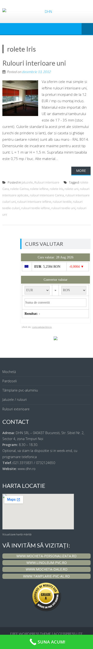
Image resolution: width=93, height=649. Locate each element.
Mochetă (9, 371)
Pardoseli (9, 381)
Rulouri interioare (46, 182)
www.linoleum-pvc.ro (46, 562)
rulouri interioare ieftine (34, 201)
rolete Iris (56, 189)
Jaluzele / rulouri (14, 399)
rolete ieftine (39, 189)
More (81, 170)
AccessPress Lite (68, 634)
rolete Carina (19, 189)
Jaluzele (27, 182)
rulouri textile (62, 201)
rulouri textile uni (63, 208)
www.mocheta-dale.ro (46, 569)
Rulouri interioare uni (34, 63)
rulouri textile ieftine (35, 208)
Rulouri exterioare (16, 409)
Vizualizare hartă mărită (16, 534)
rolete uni (71, 189)
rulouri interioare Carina (47, 195)
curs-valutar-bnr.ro (42, 327)
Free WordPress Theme (30, 634)
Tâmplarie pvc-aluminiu (20, 390)
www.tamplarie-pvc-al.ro (46, 576)
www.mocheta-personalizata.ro (46, 556)
